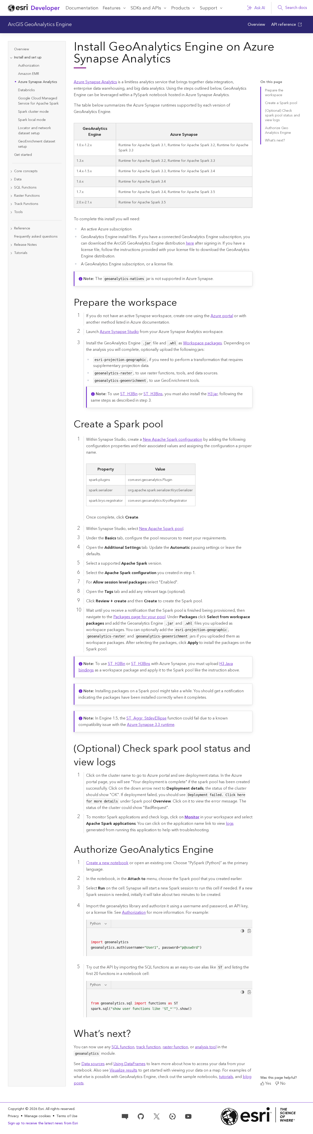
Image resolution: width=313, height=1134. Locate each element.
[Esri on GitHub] (141, 1115)
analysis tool (206, 1047)
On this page (271, 82)
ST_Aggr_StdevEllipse (146, 718)
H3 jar (212, 393)
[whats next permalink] (135, 1035)
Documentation (82, 8)
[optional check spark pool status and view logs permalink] (120, 763)
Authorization (134, 912)
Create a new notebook (107, 862)
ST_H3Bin (129, 393)
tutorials (226, 1076)
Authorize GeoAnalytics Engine (278, 130)
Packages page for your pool (139, 616)
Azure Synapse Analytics (95, 82)
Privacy (13, 1116)
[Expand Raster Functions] (11, 196)
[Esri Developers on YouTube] (188, 1115)
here (190, 243)
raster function (175, 1047)
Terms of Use (66, 1116)
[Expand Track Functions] (11, 204)
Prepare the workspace (274, 92)
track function (148, 1047)
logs (230, 823)
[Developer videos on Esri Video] (172, 1115)
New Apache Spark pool (161, 528)
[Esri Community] (125, 1115)
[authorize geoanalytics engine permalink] (217, 851)
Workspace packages (202, 343)
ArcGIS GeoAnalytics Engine (40, 24)
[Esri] (258, 1116)
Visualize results (123, 1070)
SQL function (123, 1047)
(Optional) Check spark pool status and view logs (282, 115)
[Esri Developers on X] (157, 1115)
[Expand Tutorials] (11, 253)
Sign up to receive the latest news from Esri (43, 1123)
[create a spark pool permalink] (167, 425)
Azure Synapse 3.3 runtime (150, 724)
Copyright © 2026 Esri (26, 1109)
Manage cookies (37, 1116)
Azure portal (222, 315)
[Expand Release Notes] (11, 245)
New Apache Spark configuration (172, 439)
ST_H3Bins (153, 393)
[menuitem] (256, 24)
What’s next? (275, 140)
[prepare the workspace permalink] (181, 304)
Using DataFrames (129, 1063)
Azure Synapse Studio (119, 331)
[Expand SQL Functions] (11, 188)
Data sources (93, 1063)
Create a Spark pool (281, 103)
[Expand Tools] (11, 212)
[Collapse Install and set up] (11, 58)
